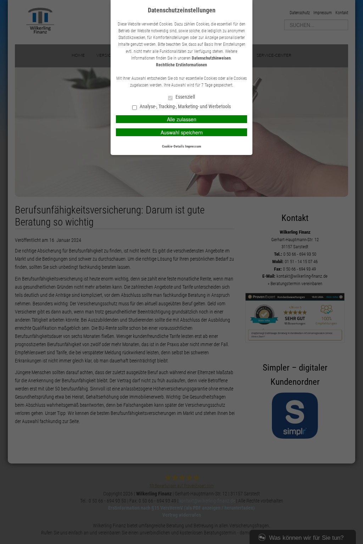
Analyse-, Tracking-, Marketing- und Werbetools (185, 106)
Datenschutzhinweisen (211, 58)
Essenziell (184, 97)
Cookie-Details (173, 146)
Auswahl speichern (182, 132)
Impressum (193, 146)
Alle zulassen (181, 119)
